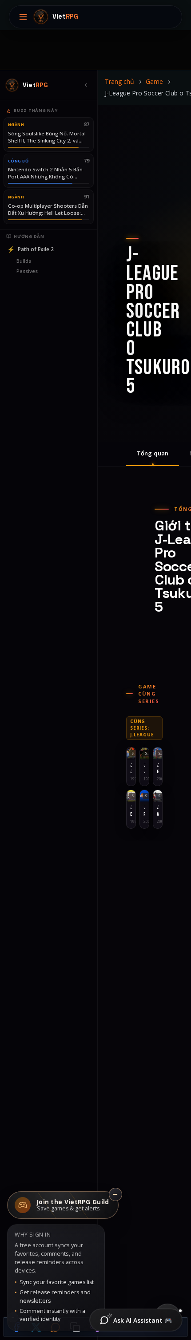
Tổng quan (152, 453)
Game (154, 81)
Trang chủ (119, 81)
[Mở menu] (23, 16)
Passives (27, 271)
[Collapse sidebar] (86, 85)
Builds (23, 260)
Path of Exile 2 (30, 249)
